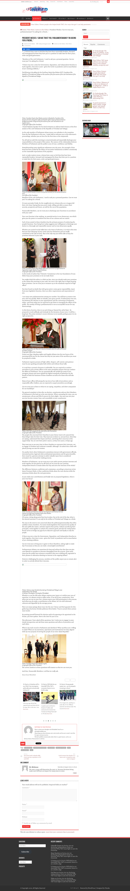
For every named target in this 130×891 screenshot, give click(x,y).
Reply (75, 773)
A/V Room (71, 18)
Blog (48, 1)
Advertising (42, 1)
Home (65, 1)
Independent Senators (40, 747)
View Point (37, 18)
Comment (26, 788)
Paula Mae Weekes (61, 747)
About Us (36, 1)
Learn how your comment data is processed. (60, 832)
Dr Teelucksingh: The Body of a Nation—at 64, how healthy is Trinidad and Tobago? (101, 53)
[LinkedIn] (96, 2)
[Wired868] (35, 9)
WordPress (91, 888)
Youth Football (52, 18)
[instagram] (97, 2)
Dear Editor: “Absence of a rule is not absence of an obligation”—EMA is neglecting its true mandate (64, 24)
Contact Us (52, 1)
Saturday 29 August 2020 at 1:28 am (67, 767)
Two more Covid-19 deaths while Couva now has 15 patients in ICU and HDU (32, 756)
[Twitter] (94, 2)
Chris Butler (28, 747)
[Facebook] (92, 2)
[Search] (108, 1)
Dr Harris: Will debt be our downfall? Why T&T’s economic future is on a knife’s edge (30, 687)
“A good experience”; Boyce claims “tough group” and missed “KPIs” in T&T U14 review (94, 106)
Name (24, 804)
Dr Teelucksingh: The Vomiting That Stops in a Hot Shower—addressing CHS (100, 95)
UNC (32, 750)
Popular (92, 44)
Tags (85, 48)
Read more (31, 713)
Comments (101, 44)
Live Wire (62, 18)
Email (24, 811)
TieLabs (107, 888)
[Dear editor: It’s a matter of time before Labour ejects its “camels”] (68, 695)
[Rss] (91, 2)
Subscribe (25, 852)
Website (24, 817)
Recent (86, 44)
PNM (69, 747)
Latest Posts (71, 1)
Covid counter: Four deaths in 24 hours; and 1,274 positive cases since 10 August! (67, 756)
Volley (29, 18)
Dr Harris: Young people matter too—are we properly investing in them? (49, 686)
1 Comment (27, 45)
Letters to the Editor (42, 30)
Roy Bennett (25, 750)
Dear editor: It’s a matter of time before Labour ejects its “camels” (68, 686)
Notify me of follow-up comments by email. (38, 823)
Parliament (51, 747)
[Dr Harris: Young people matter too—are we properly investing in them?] (49, 695)
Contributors (60, 1)
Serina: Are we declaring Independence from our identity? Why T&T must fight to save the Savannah (64, 848)
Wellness (44, 18)
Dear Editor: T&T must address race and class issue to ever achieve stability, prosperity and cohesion (95, 63)
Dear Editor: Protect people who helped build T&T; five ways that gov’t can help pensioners (94, 74)
